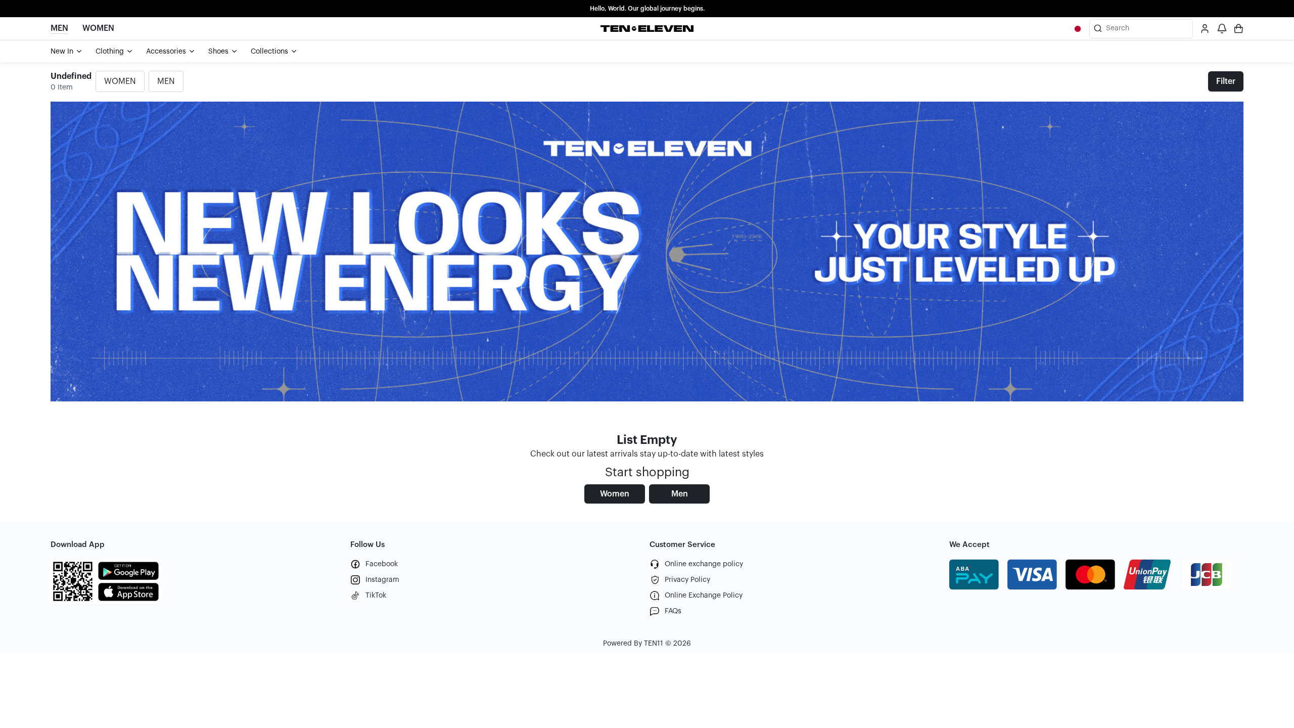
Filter (1225, 81)
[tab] (67, 51)
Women (614, 494)
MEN (166, 81)
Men (679, 494)
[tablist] (647, 51)
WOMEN (120, 81)
